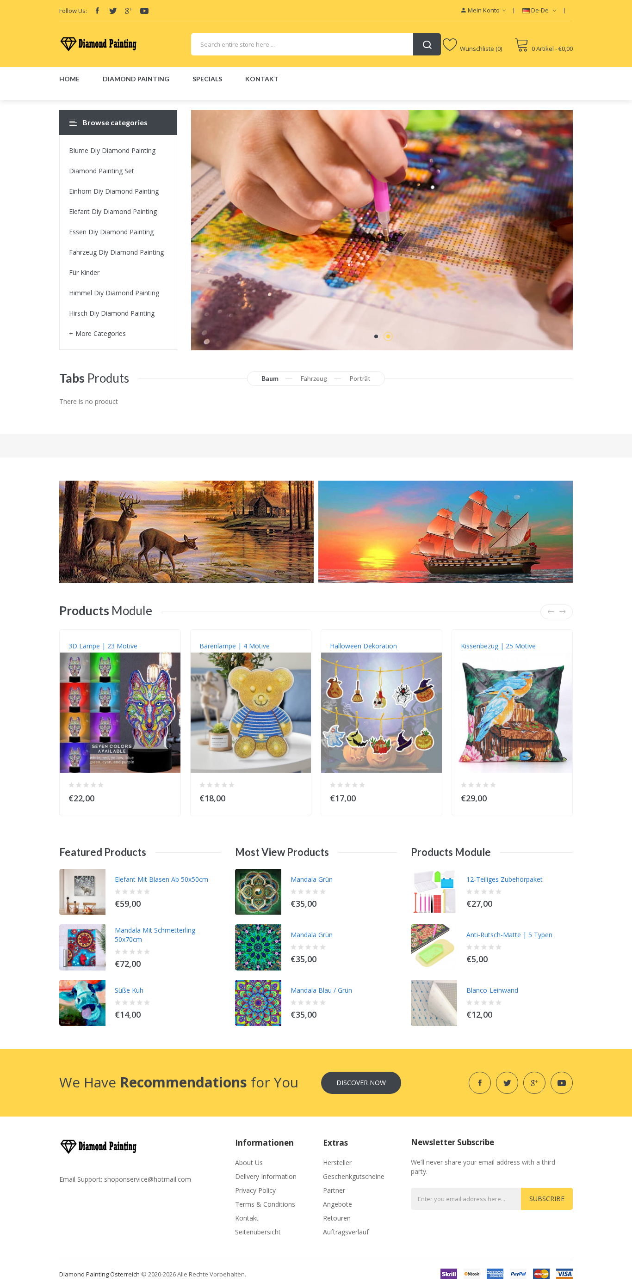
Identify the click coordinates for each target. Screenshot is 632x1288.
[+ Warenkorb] (167, 796)
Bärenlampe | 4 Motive (234, 645)
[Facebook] (97, 11)
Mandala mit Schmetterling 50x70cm (155, 935)
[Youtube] (144, 11)
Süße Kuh (129, 990)
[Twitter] (113, 11)
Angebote (337, 1204)
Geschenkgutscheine (353, 1176)
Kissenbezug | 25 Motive (498, 645)
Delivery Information (266, 1176)
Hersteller (337, 1162)
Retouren (337, 1218)
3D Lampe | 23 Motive (102, 645)
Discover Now (361, 1082)
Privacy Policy (255, 1190)
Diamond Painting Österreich (99, 1274)
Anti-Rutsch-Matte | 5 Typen (509, 934)
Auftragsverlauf (346, 1231)
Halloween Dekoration (363, 645)
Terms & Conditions (265, 1204)
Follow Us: (73, 10)
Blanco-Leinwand (492, 990)
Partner (334, 1190)
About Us (249, 1162)
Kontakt (247, 1218)
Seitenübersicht (258, 1231)
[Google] (129, 11)
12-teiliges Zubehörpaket (504, 879)
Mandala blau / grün (321, 990)
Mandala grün (312, 879)
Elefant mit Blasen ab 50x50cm (161, 879)
